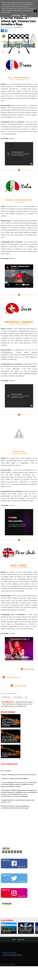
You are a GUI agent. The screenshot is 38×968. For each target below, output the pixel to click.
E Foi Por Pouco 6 (17, 697)
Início (14, 939)
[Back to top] (33, 963)
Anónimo (20, 27)
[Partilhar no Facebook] (2, 30)
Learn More (16, 15)
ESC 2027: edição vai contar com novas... (25, 931)
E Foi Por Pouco (6, 697)
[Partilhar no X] (6, 30)
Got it (24, 15)
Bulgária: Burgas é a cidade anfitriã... (8, 931)
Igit (26, 697)
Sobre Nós (21, 939)
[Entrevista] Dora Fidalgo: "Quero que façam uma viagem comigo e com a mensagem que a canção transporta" (17, 704)
